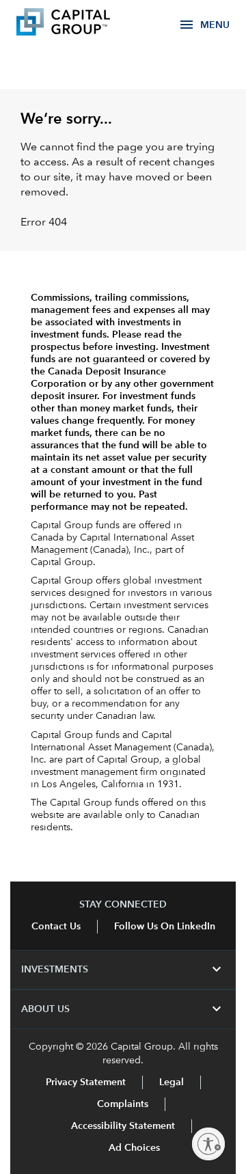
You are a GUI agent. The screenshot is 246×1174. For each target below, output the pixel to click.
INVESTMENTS (123, 969)
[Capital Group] (83, 24)
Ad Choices (133, 1148)
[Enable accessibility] (208, 1144)
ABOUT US (123, 1009)
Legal (171, 1082)
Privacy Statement (86, 1082)
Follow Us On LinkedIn (164, 926)
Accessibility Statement (123, 1126)
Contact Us (56, 926)
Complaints (122, 1104)
